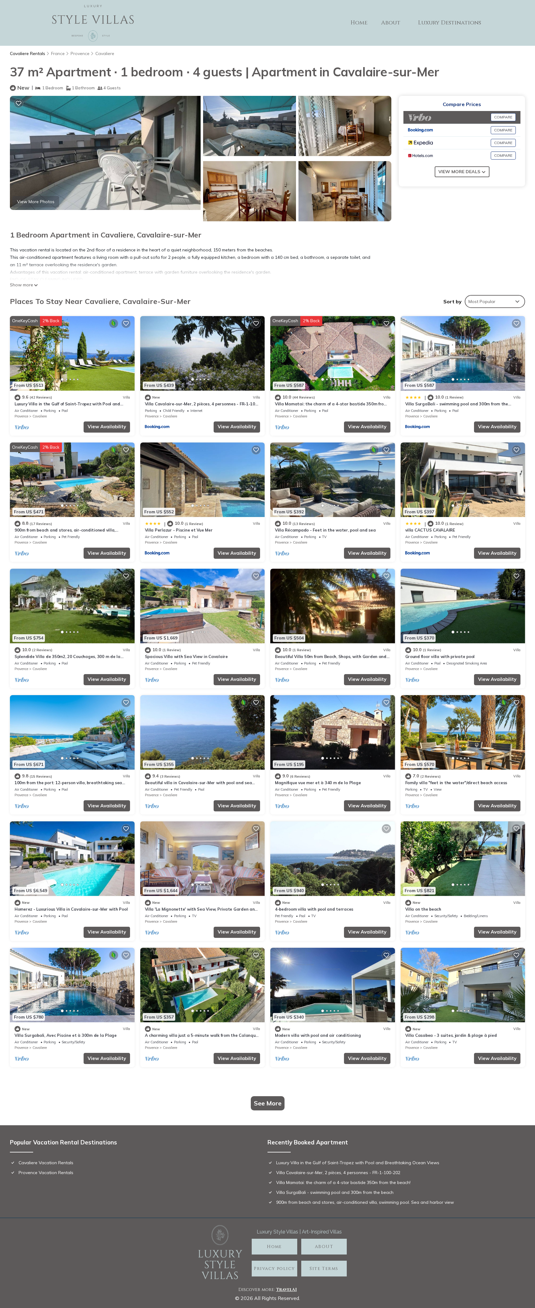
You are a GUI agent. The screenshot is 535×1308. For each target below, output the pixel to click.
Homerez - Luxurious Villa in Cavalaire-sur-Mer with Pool (71, 909)
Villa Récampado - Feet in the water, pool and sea (325, 530)
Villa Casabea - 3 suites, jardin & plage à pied (451, 1035)
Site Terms (324, 1269)
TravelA (285, 1290)
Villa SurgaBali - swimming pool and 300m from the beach (335, 1192)
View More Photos (35, 201)
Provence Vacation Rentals (46, 1172)
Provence (80, 53)
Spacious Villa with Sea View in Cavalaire (186, 656)
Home (359, 23)
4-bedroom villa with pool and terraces (314, 909)
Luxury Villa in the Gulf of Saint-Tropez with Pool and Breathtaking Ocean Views (357, 1162)
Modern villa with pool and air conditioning (318, 1035)
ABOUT (324, 1247)
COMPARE (503, 117)
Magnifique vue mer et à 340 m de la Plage (318, 782)
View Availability (107, 427)
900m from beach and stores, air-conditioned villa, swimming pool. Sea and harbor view (365, 1202)
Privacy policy (274, 1269)
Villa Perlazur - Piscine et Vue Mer (179, 530)
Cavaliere (104, 53)
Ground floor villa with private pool (440, 656)
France (58, 53)
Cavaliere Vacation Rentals (46, 1162)
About (390, 23)
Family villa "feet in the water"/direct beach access (456, 782)
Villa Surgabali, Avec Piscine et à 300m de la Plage (66, 1035)
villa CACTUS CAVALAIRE (430, 530)
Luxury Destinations (449, 23)
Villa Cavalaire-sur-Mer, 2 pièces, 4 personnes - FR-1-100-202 (338, 1172)
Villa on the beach (423, 909)
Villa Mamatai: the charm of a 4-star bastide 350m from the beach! (343, 1182)
